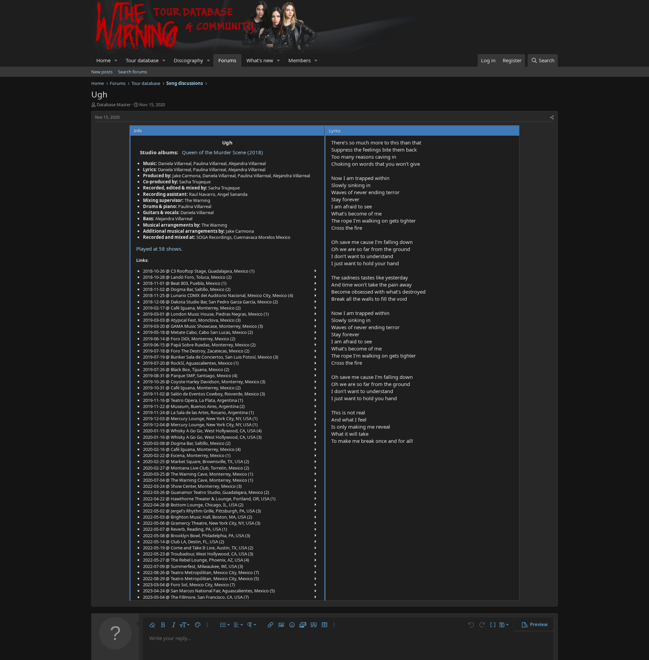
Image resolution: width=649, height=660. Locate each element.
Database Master (114, 104)
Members (299, 60)
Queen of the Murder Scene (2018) (222, 152)
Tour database (142, 60)
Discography (188, 60)
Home (103, 60)
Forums (227, 60)
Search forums (132, 72)
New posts (102, 72)
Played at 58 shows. (159, 248)
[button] (116, 60)
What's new (259, 60)
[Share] (552, 117)
